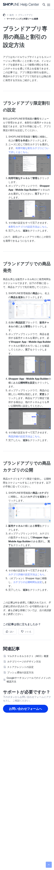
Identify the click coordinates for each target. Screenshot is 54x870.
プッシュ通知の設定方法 (20, 672)
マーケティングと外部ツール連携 (22, 18)
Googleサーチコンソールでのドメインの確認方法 (29, 679)
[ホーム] (21, 5)
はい (12, 631)
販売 (12, 15)
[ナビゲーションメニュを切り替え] (48, 5)
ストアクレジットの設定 (20, 666)
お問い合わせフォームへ (25, 709)
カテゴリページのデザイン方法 (24, 661)
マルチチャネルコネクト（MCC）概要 (28, 656)
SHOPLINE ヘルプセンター (4, 15)
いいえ (28, 631)
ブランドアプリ (25, 15)
